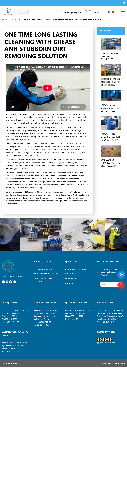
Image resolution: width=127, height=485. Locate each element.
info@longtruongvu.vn (72, 12)
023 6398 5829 (13, 348)
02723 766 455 (45, 322)
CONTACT (69, 283)
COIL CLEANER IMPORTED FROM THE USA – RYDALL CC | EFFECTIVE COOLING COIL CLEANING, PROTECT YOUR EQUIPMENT (110, 162)
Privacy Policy (105, 363)
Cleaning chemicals (43, 269)
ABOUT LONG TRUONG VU (75, 269)
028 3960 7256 (11, 319)
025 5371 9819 (77, 316)
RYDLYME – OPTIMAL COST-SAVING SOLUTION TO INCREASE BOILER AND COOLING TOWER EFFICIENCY (111, 56)
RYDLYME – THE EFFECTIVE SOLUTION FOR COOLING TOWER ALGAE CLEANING (111, 136)
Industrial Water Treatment (46, 274)
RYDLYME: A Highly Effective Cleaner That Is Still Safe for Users (111, 107)
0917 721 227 (13, 351)
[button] (61, 247)
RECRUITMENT (71, 278)
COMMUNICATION (72, 274)
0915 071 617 (108, 322)
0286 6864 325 (13, 316)
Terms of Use (119, 363)
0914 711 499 (94, 12)
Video (14, 19)
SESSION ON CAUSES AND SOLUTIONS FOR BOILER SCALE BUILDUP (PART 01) (110, 82)
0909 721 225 (77, 319)
